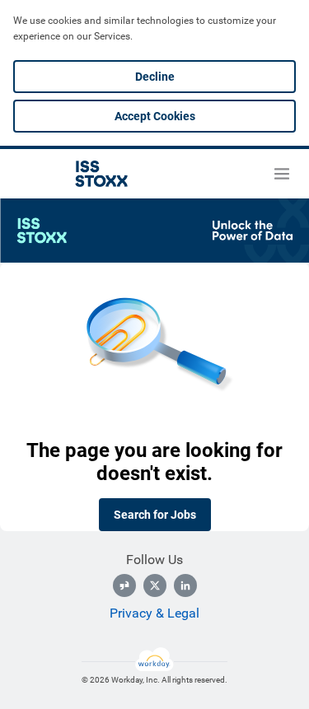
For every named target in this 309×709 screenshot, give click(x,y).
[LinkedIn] (185, 585)
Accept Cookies (155, 116)
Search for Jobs (155, 514)
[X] (154, 585)
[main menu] (282, 173)
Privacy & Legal (154, 613)
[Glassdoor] (124, 585)
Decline (155, 76)
